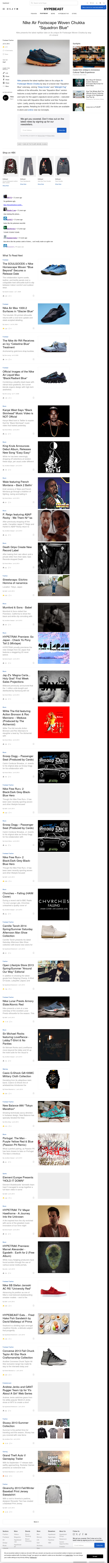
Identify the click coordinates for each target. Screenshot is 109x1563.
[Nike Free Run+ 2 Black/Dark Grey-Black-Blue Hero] (54, 798)
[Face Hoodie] (62, 166)
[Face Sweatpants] (27, 166)
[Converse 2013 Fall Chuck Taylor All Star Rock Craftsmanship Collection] (54, 1357)
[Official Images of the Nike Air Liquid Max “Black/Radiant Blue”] (54, 382)
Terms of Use (41, 135)
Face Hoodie (58, 180)
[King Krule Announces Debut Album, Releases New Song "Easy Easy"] (54, 455)
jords (5, 1265)
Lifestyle (5, 1544)
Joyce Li (6, 324)
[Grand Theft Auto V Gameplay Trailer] (54, 1460)
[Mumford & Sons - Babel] (54, 613)
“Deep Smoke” (44, 87)
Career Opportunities (63, 1539)
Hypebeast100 (63, 13)
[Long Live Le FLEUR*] (79, 107)
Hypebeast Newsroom (10, 948)
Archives (39, 1542)
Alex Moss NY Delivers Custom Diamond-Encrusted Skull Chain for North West (94, 83)
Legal (61, 1548)
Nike (12, 96)
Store (74, 13)
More (53, 13)
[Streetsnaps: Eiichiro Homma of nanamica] (54, 585)
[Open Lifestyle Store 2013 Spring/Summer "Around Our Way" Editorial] (54, 974)
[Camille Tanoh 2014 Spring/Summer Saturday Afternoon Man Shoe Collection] (54, 937)
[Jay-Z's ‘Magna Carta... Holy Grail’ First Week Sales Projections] (54, 684)
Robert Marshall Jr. (9, 1089)
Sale (38, 1544)
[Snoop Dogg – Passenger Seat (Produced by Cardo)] (54, 764)
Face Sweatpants (25, 180)
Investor (62, 1543)
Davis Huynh (8, 658)
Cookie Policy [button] (69, 1555)
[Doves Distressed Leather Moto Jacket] (10, 166)
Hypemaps (51, 1533)
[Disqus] (36, 220)
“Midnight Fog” (60, 87)
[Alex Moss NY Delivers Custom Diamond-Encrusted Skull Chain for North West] (79, 83)
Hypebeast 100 (17, 1537)
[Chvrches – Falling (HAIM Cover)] (54, 901)
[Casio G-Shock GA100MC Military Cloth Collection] (54, 1081)
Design (5, 1539)
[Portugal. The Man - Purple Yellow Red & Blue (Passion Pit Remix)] (54, 1147)
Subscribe (62, 130)
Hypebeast (51, 1530)
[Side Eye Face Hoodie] (44, 166)
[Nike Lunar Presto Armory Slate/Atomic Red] (54, 1009)
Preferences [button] (33, 1557)
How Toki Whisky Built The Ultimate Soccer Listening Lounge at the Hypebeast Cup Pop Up (95, 94)
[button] (5, 54)
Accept (95, 1556)
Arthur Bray (7, 1121)
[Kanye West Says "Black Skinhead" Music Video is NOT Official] (54, 419)
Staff (4, 62)
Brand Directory (28, 1536)
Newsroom (63, 1535)
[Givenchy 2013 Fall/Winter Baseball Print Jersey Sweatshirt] (54, 1494)
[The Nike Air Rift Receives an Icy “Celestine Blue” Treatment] (54, 347)
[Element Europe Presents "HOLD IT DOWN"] (54, 1182)
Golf (38, 1539)
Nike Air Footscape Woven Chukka (35, 144)
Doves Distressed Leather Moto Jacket (10, 181)
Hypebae (51, 1536)
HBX (49, 1539)
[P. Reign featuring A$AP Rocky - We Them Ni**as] (54, 522)
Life (38, 1536)
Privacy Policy (50, 135)
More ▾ (36, 1518)
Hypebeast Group (63, 1531)
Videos (16, 1530)
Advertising (63, 1545)
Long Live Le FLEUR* (93, 107)
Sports (5, 1170)
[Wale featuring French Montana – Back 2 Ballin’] (54, 490)
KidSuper (5, 178)
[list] (43, 58)
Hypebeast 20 (17, 1542)
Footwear (44, 13)
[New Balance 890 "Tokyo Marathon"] (54, 1113)
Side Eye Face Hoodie (43, 180)
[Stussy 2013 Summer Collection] (54, 1427)
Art (4, 1536)
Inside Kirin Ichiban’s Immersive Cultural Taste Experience (86, 71)
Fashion (34, 13)
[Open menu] (4, 9)
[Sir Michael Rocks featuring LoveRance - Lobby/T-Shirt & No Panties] (54, 1045)
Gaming (5, 1448)
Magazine (17, 1533)
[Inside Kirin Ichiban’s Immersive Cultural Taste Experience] (89, 57)
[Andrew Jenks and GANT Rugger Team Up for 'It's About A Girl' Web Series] (54, 1393)
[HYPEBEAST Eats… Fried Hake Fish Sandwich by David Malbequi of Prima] (54, 1322)
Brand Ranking (28, 1531)
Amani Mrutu (8, 429)
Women (39, 1533)
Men (38, 1530)
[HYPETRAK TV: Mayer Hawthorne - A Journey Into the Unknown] (54, 1216)
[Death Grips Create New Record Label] (54, 555)
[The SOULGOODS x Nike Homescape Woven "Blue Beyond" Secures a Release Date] (54, 277)
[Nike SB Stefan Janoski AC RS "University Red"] (54, 1290)
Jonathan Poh (8, 1435)
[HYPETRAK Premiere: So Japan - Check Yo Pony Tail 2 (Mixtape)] (54, 647)
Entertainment (7, 1379)
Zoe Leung (7, 355)
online (30, 109)
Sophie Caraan (8, 291)
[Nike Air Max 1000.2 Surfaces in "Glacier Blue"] (54, 316)
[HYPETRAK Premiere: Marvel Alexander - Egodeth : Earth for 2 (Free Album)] (54, 1253)
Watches (5, 1069)
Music (4, 406)
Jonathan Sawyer (9, 465)
